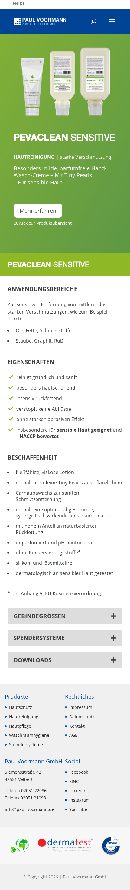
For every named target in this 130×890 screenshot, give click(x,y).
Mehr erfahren (38, 210)
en (15, 3)
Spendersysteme (26, 744)
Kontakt (77, 726)
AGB (73, 735)
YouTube (78, 809)
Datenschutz (82, 716)
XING (74, 781)
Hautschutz (20, 707)
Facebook (78, 772)
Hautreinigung (34, 157)
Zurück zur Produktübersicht (43, 223)
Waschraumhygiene (29, 735)
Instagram (79, 800)
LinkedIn (77, 790)
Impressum (80, 707)
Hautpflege (20, 726)
